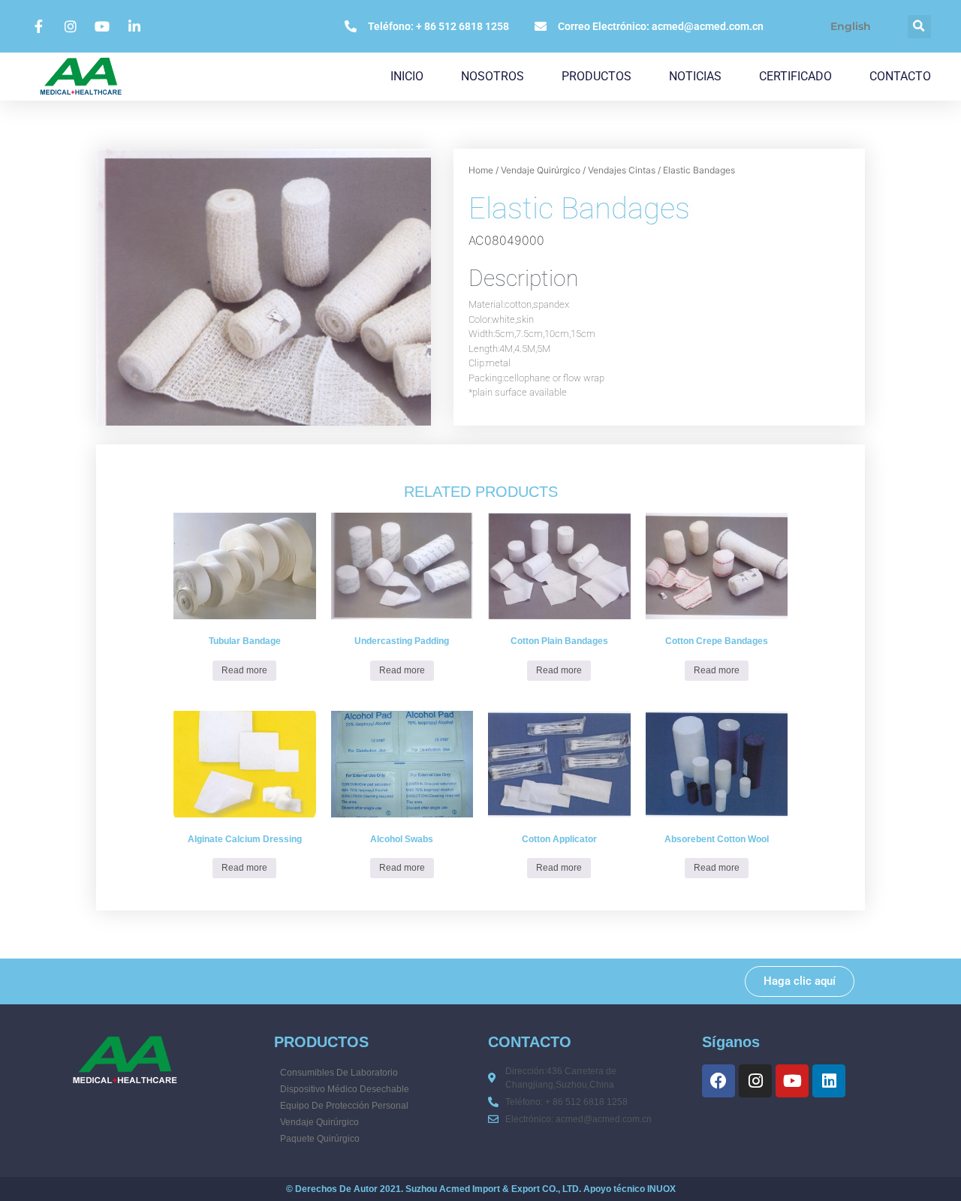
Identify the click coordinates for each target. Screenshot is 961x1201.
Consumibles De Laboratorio (339, 1072)
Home (480, 170)
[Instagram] (755, 1080)
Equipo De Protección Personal (344, 1105)
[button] (919, 26)
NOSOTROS (492, 76)
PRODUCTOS (596, 76)
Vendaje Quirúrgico (540, 170)
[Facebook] (718, 1080)
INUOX (661, 1189)
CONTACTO (900, 76)
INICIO (406, 76)
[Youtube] (792, 1080)
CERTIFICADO (795, 76)
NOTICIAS (695, 76)
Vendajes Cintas (621, 170)
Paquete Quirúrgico (320, 1138)
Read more (244, 670)
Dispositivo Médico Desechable (344, 1089)
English (850, 26)
